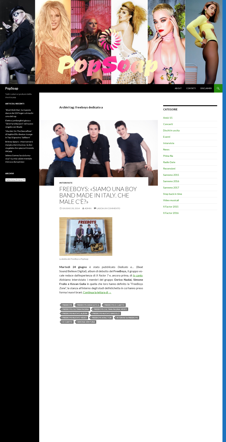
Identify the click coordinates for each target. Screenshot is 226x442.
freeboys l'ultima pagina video (110, 309)
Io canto (137, 275)
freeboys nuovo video (74, 317)
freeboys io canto (114, 305)
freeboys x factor (102, 317)
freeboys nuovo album (74, 313)
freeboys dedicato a (88, 305)
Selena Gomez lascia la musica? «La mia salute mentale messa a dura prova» (18, 158)
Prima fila (168, 155)
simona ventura (86, 322)
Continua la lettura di (97, 292)
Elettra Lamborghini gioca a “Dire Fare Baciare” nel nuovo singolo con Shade (19, 123)
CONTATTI (191, 88)
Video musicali (171, 200)
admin (88, 208)
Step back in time (172, 193)
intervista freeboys (127, 317)
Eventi (166, 136)
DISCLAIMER (206, 88)
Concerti (168, 124)
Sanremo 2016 (171, 181)
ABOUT (178, 88)
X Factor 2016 (171, 212)
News (166, 149)
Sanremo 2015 (171, 174)
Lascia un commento (108, 208)
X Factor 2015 (171, 206)
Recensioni (169, 168)
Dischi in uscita (171, 130)
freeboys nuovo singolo (106, 313)
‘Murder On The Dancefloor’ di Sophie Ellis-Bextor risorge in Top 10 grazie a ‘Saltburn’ (18, 134)
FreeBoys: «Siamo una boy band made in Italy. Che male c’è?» (98, 195)
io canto (67, 322)
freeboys (67, 305)
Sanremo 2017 (171, 187)
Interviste (65, 182)
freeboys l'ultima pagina (75, 309)
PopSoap (11, 88)
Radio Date (169, 162)
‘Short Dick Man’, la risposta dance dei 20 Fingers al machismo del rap (19, 113)
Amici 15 (168, 117)
